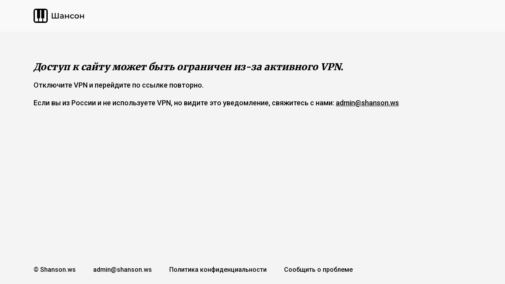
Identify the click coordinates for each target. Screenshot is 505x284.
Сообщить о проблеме (318, 269)
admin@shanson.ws (367, 103)
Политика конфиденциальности (218, 269)
